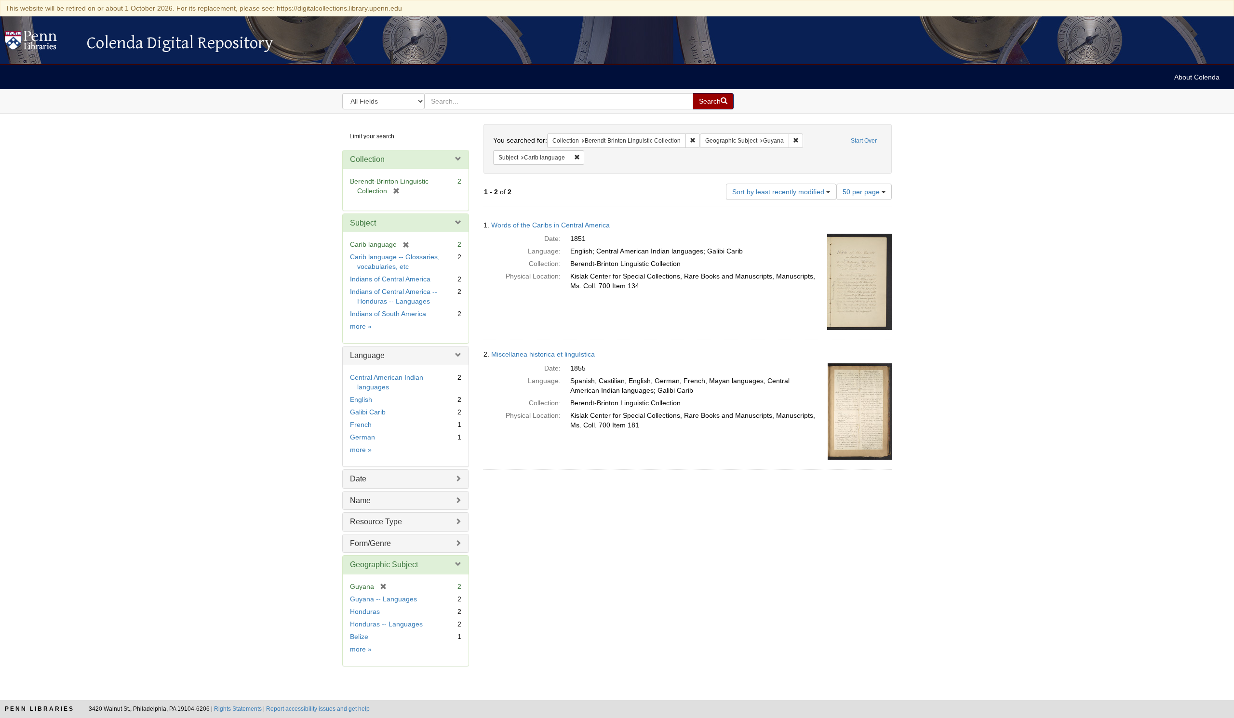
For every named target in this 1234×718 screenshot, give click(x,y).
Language (367, 355)
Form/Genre (370, 543)
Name (360, 500)
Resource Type (376, 522)
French (361, 424)
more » (361, 326)
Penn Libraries (39, 708)
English (361, 399)
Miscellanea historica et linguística (543, 354)
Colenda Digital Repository (41, 43)
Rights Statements (238, 708)
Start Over (864, 140)
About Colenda (1197, 77)
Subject (363, 223)
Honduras (365, 611)
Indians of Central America (390, 279)
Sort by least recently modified (779, 192)
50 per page (862, 192)
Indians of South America (388, 314)
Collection (367, 159)
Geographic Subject (384, 564)
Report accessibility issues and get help (318, 708)
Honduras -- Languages (386, 624)
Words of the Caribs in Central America (550, 225)
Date (358, 479)
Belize (359, 636)
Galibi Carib (368, 412)
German (362, 437)
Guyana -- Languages (383, 599)
